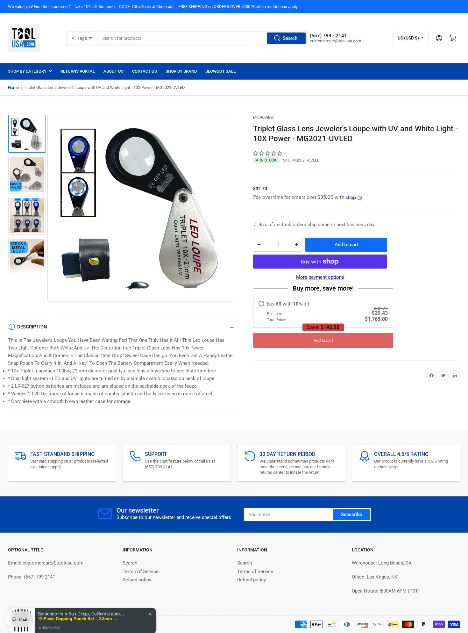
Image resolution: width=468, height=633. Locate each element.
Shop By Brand (181, 71)
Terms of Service (141, 571)
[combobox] (201, 38)
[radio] (323, 311)
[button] (268, 153)
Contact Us (144, 71)
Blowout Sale (220, 71)
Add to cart (323, 340)
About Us (113, 71)
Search (290, 38)
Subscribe (351, 514)
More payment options (320, 277)
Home (13, 87)
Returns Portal (77, 71)
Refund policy (137, 580)
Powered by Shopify (59, 624)
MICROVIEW (263, 117)
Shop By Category (27, 71)
